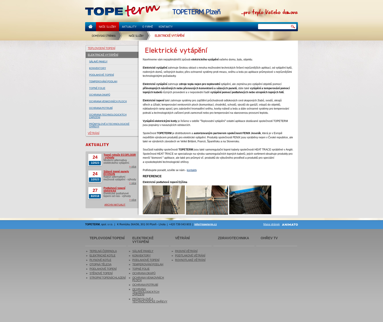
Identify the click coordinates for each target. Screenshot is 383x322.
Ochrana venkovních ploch (108, 101)
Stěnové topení (101, 273)
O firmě (147, 26)
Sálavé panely (98, 61)
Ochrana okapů (99, 94)
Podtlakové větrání (190, 255)
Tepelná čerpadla (103, 251)
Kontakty (166, 26)
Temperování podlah (103, 81)
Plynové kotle (100, 260)
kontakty (192, 170)
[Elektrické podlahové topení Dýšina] (164, 199)
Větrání (93, 133)
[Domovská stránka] (90, 26)
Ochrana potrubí (101, 108)
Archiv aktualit (114, 204)
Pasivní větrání (186, 251)
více (132, 166)
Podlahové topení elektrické (114, 189)
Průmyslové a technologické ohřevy (109, 125)
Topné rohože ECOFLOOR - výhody (120, 156)
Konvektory (97, 68)
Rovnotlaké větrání (190, 260)
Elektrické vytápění (103, 55)
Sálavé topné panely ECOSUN (116, 172)
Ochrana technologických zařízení (108, 116)
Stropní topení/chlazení (108, 277)
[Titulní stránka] (122, 11)
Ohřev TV (269, 238)
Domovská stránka (103, 35)
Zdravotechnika (233, 238)
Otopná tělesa (100, 264)
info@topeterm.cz (205, 224)
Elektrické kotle (102, 255)
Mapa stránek (271, 224)
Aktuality (129, 26)
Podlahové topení (101, 74)
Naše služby (107, 26)
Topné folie (97, 88)
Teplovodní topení (101, 48)
